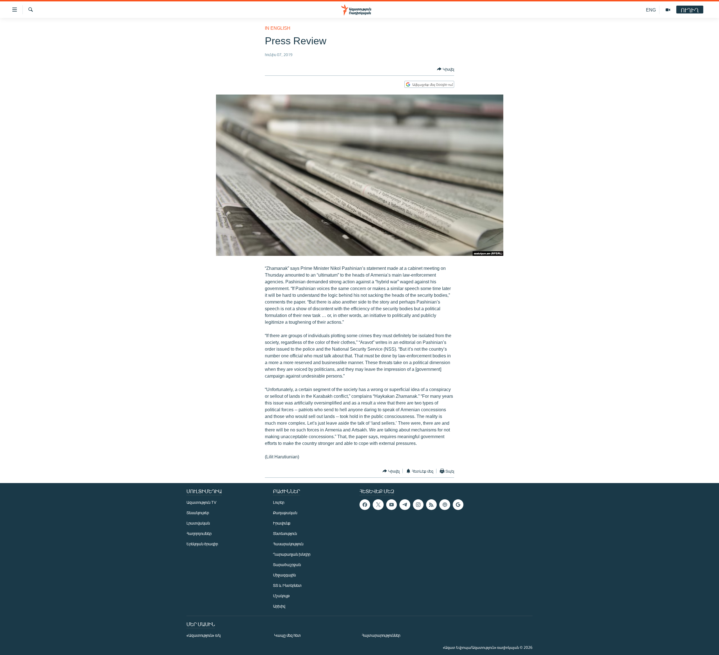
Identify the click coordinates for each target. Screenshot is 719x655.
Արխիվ (279, 606)
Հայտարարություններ (381, 635)
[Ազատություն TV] (667, 10)
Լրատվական (198, 523)
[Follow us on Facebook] (365, 504)
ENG (651, 9)
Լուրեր (278, 502)
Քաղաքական (285, 512)
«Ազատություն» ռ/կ (203, 635)
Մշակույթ (281, 595)
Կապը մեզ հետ (287, 635)
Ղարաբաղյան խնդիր (291, 554)
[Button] (445, 69)
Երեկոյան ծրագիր (202, 543)
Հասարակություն (288, 543)
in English (277, 28)
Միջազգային (284, 575)
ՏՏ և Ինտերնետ (287, 585)
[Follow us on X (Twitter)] (378, 504)
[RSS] (431, 504)
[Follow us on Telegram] (404, 504)
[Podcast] (444, 504)
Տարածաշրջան (287, 564)
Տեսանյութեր (197, 512)
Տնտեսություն (285, 533)
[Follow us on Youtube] (391, 504)
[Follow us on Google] (458, 504)
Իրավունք (281, 523)
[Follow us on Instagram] (418, 504)
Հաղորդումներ (198, 533)
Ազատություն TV (201, 502)
